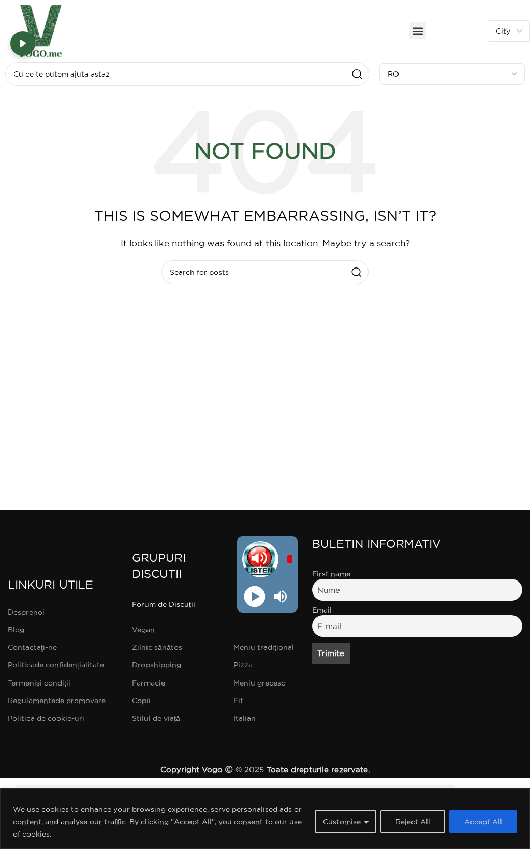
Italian (244, 718)
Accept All (483, 821)
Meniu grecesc (259, 683)
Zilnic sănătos (157, 647)
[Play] (254, 596)
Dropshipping (156, 665)
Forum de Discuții (163, 604)
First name (331, 573)
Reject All (412, 821)
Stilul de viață (156, 718)
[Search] (357, 74)
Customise (342, 821)
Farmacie (148, 683)
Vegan (143, 629)
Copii (141, 700)
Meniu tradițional (263, 647)
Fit (238, 700)
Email (322, 610)
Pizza (243, 665)
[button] (417, 30)
